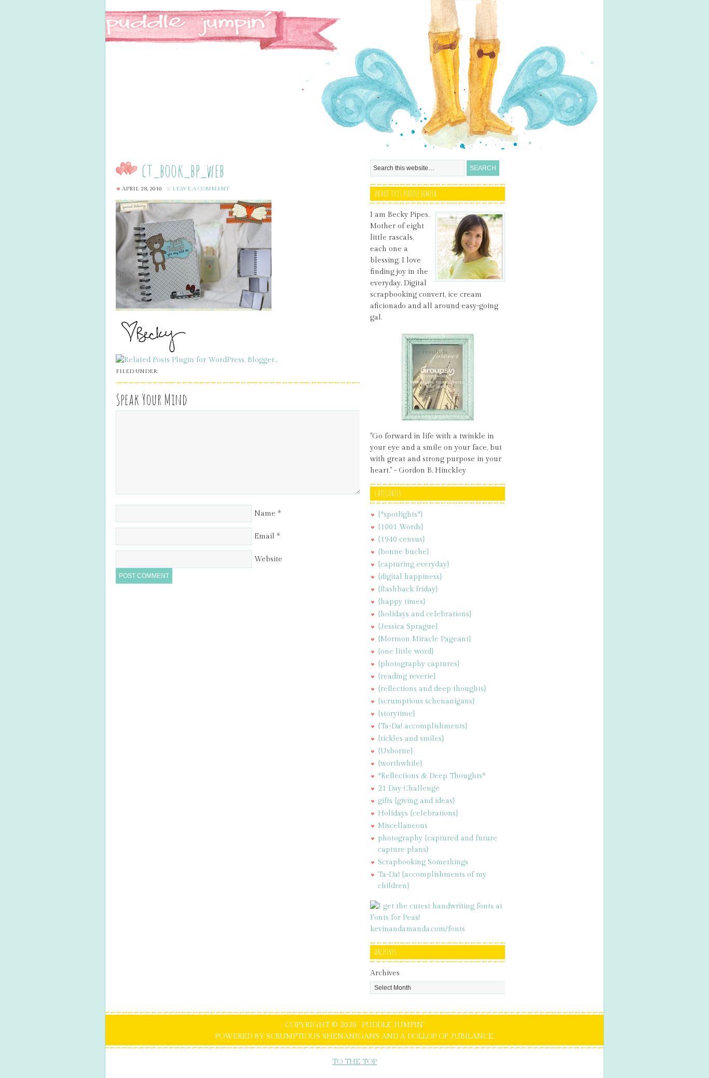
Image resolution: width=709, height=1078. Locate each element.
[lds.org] (437, 421)
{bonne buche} (403, 552)
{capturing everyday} (413, 564)
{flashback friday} (408, 589)
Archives (385, 973)
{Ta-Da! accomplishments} (423, 726)
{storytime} (396, 714)
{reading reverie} (407, 676)
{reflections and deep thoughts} (432, 689)
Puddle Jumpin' (354, 74)
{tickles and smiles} (411, 739)
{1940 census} (401, 539)
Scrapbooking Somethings (423, 862)
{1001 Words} (401, 527)
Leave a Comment (200, 188)
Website (268, 559)
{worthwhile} (400, 763)
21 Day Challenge (409, 788)
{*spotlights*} (400, 514)
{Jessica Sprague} (408, 627)
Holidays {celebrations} (418, 813)
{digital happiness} (410, 577)
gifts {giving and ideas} (416, 801)
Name (265, 513)
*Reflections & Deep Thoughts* (431, 776)
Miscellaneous (403, 826)
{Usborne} (395, 751)
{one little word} (406, 651)
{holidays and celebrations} (425, 614)
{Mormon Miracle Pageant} (424, 639)
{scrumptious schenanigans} (426, 701)
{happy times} (402, 602)
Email (264, 536)
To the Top (354, 1062)
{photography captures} (419, 664)
